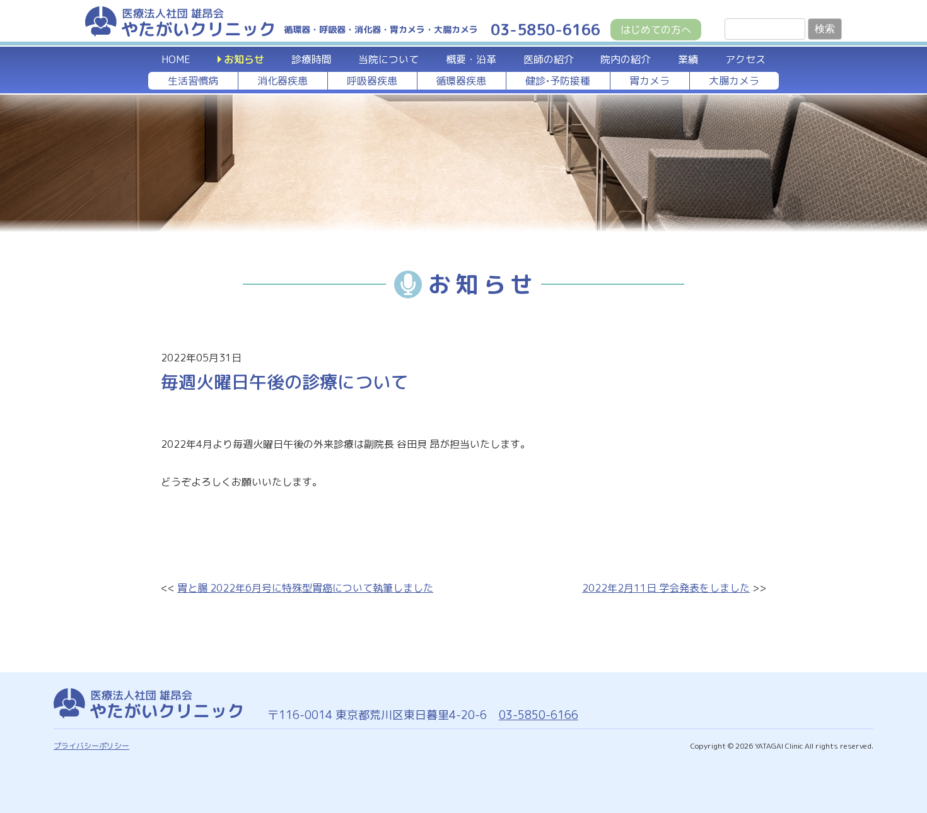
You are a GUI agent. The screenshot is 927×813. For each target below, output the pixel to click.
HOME (175, 59)
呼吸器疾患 (372, 81)
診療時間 (311, 59)
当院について (388, 59)
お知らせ (244, 59)
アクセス (745, 59)
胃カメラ (649, 81)
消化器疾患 (282, 81)
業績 (688, 59)
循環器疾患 (461, 81)
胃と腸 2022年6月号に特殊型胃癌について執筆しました (305, 588)
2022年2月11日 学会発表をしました (666, 588)
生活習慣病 (193, 81)
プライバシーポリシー (91, 745)
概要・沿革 (471, 59)
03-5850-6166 (538, 715)
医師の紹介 (548, 59)
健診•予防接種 (557, 81)
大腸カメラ (734, 81)
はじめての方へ (656, 30)
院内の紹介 (625, 59)
